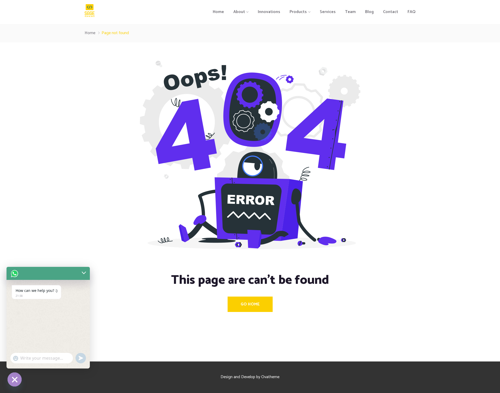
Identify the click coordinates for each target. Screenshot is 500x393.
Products (298, 11)
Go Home (250, 304)
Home (218, 11)
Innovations (269, 11)
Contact (390, 11)
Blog (369, 11)
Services (328, 11)
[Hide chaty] (15, 379)
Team (350, 11)
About (239, 11)
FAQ (411, 11)
